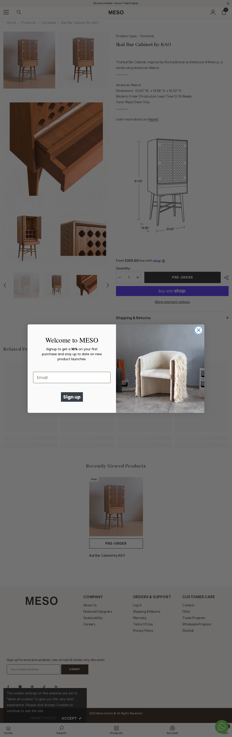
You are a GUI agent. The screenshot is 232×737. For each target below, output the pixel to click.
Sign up (72, 397)
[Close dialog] (199, 330)
